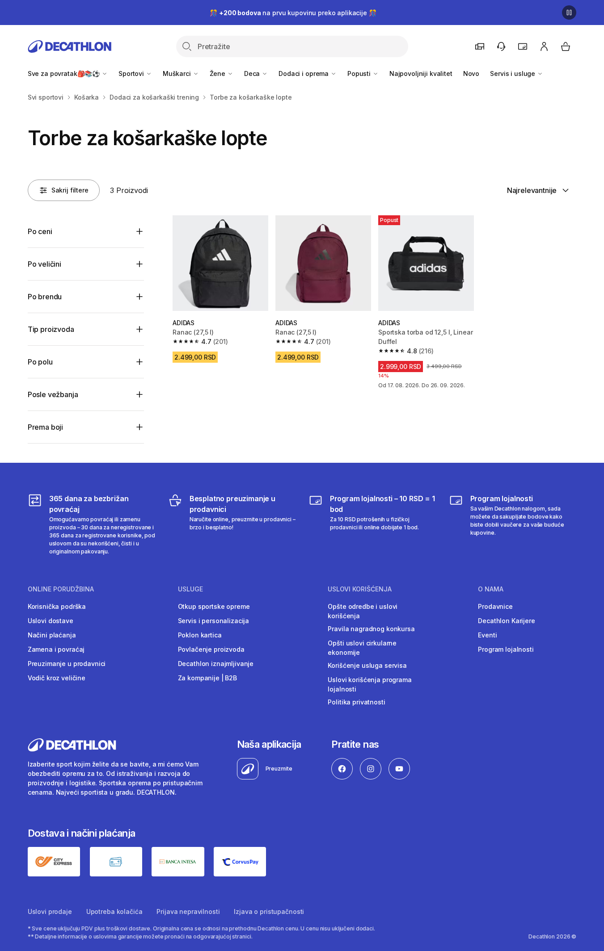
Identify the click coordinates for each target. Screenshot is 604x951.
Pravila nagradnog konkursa (371, 629)
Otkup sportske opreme (214, 606)
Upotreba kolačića (114, 911)
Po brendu (45, 296)
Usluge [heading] (190, 589)
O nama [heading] (490, 589)
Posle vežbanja (53, 394)
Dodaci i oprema (304, 73)
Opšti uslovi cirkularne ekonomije (362, 647)
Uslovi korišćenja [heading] (360, 589)
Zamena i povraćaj (56, 649)
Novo (471, 73)
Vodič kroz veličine (56, 678)
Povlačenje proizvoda (211, 649)
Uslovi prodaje (50, 911)
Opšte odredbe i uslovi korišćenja (362, 611)
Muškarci (178, 73)
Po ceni (40, 231)
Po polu (40, 361)
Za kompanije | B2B (207, 678)
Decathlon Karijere (506, 620)
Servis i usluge (513, 73)
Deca (253, 73)
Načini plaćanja (52, 635)
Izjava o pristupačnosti (269, 911)
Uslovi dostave (50, 620)
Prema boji (45, 427)
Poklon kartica (200, 635)
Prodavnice (495, 606)
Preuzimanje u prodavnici (67, 663)
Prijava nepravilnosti (188, 911)
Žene (218, 73)
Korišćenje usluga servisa (367, 665)
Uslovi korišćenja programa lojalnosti (369, 684)
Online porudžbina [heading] (61, 589)
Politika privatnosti (356, 702)
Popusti (359, 73)
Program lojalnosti (505, 649)
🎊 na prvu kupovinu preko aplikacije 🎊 (293, 13)
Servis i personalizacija (213, 620)
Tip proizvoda (51, 329)
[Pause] (569, 12)
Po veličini (44, 264)
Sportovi (132, 73)
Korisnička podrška (57, 606)
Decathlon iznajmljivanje (216, 663)
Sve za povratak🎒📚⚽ (64, 73)
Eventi (487, 635)
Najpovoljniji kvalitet (420, 73)
